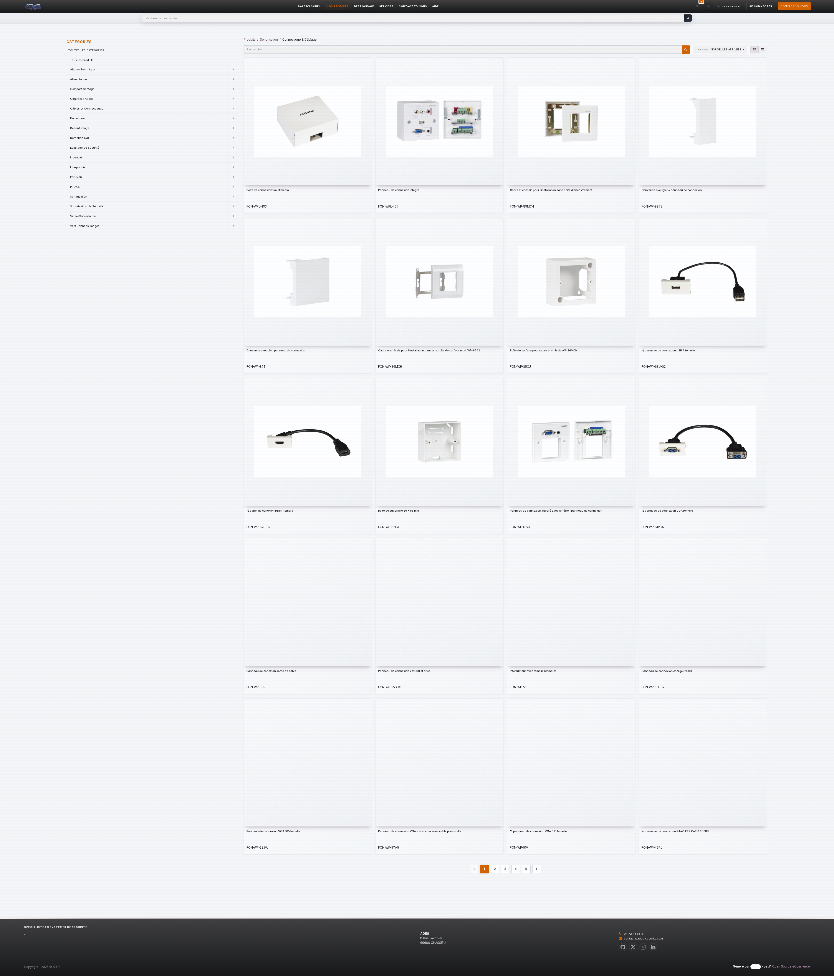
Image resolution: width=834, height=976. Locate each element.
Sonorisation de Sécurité (87, 206)
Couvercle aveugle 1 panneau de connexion (276, 350)
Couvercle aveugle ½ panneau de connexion (672, 190)
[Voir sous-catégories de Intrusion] (233, 177)
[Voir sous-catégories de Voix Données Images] (233, 226)
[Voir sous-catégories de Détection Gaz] (233, 138)
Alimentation (78, 79)
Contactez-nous (794, 6)
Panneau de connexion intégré (398, 190)
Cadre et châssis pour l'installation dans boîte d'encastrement (551, 190)
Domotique (77, 118)
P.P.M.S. (75, 186)
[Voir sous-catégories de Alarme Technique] (233, 69)
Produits (249, 39)
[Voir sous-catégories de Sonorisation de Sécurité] (233, 206)
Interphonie (78, 167)
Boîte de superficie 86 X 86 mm (398, 510)
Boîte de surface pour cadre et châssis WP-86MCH (543, 350)
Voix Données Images (84, 226)
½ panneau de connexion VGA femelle (667, 510)
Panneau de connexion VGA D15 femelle (273, 831)
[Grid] (754, 49)
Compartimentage (82, 89)
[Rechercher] (688, 18)
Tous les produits (82, 60)
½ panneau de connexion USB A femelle (668, 350)
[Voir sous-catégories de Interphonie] (233, 167)
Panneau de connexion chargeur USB (667, 671)
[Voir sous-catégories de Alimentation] (233, 79)
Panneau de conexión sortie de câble (271, 671)
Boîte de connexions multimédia (268, 190)
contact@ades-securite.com (643, 938)
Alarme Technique (82, 69)
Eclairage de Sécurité (84, 147)
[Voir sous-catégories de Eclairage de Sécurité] (233, 148)
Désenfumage (79, 128)
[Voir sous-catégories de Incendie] (233, 157)
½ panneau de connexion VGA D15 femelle (538, 831)
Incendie (76, 157)
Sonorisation (78, 196)
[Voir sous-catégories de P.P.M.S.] (233, 187)
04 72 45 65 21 (634, 933)
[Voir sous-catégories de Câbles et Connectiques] (233, 108)
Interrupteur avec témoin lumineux (533, 671)
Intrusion (76, 177)
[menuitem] (309, 6)
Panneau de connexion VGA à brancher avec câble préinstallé (419, 831)
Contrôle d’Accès (81, 98)
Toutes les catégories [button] (86, 50)
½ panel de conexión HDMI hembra (270, 510)
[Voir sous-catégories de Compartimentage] (233, 89)
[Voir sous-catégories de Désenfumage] (233, 128)
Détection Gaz (79, 138)
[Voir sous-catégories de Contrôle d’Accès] (233, 99)
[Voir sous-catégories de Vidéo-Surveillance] (233, 216)
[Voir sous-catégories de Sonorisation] (233, 196)
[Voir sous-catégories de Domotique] (233, 118)
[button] (708, 6)
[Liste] (762, 49)
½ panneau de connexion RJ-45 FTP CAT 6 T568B (675, 831)
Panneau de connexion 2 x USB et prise (404, 671)
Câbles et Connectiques (86, 108)
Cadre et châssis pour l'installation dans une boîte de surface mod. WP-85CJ (429, 350)
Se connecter (760, 6)
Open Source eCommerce (791, 966)
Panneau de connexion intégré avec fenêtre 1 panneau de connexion (556, 510)
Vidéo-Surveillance (83, 216)
